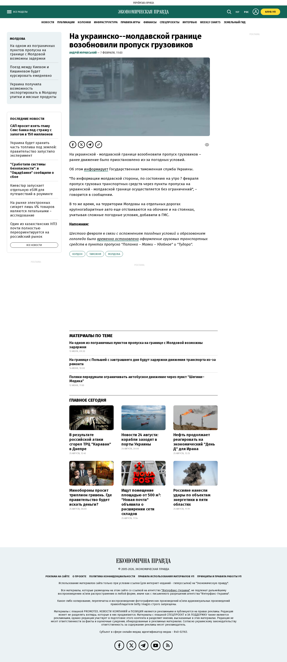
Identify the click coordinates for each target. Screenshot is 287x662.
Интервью (190, 22)
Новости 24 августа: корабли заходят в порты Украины (139, 439)
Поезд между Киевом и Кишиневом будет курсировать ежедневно (31, 71)
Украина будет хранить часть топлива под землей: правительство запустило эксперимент (33, 149)
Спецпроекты (169, 22)
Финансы (150, 22)
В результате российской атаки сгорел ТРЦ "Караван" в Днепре (90, 441)
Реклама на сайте (57, 576)
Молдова (114, 254)
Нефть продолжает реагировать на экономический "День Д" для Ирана (194, 441)
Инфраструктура (106, 22)
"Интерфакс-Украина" (175, 590)
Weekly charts (210, 22)
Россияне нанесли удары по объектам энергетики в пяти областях (191, 497)
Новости (47, 22)
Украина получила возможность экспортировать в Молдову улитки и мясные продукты (33, 90)
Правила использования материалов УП (166, 576)
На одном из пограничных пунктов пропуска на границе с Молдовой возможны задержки (136, 345)
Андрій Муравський (83, 52)
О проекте (79, 576)
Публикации (66, 22)
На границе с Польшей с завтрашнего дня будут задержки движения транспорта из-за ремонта (142, 362)
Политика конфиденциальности (112, 576)
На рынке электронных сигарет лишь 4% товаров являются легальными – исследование (32, 209)
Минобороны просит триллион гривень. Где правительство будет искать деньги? (90, 497)
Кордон (77, 254)
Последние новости (27, 119)
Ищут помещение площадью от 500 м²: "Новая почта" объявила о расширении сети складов (141, 502)
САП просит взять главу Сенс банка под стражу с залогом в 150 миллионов (31, 130)
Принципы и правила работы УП (219, 576)
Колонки (84, 22)
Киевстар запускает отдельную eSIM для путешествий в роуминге (31, 189)
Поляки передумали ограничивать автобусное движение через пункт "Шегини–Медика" (136, 379)
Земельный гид (235, 22)
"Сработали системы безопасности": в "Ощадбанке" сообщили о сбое (32, 170)
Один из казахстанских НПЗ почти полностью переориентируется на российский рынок (33, 230)
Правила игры (130, 22)
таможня (95, 254)
